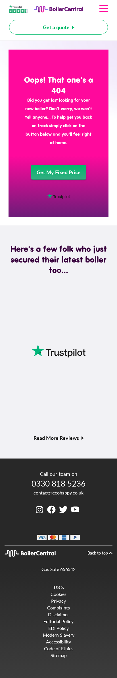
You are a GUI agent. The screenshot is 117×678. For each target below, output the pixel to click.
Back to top (98, 553)
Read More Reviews (56, 437)
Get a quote (56, 27)
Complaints (58, 607)
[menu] (95, 8)
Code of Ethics (58, 648)
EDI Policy (58, 628)
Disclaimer (58, 614)
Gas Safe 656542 (58, 569)
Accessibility (58, 641)
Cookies (58, 594)
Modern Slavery (58, 635)
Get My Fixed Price (59, 172)
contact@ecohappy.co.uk (58, 492)
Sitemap (59, 655)
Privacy (58, 601)
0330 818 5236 (58, 483)
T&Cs (58, 587)
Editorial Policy (58, 621)
